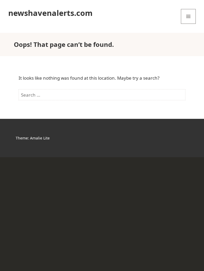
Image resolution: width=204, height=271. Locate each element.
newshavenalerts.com (50, 13)
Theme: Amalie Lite (33, 138)
